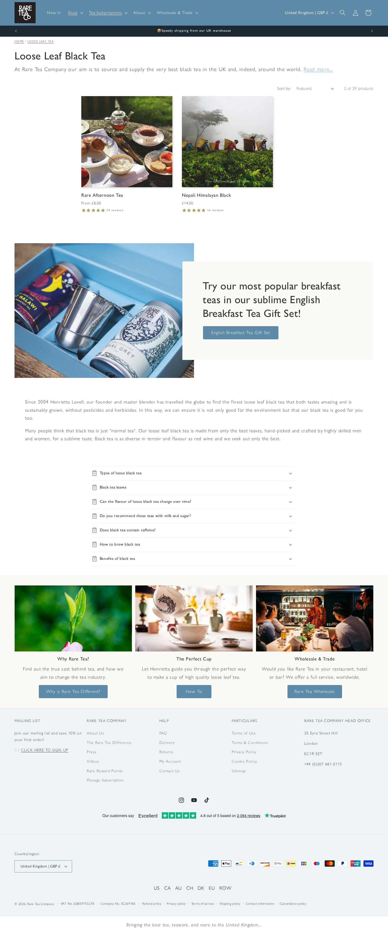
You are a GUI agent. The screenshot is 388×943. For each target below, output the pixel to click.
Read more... (318, 69)
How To (194, 691)
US (157, 888)
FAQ (163, 733)
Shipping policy (230, 904)
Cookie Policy (244, 761)
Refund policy (152, 904)
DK (201, 888)
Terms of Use (244, 733)
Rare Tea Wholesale (315, 691)
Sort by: (284, 88)
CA (167, 888)
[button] (75, 13)
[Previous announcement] (16, 31)
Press (91, 751)
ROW (225, 888)
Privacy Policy (244, 751)
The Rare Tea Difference (109, 742)
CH (189, 888)
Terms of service (202, 904)
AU (178, 888)
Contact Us (169, 770)
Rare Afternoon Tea (102, 195)
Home (19, 41)
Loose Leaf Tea (40, 41)
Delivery (167, 742)
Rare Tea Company (40, 904)
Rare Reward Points (104, 770)
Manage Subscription (105, 780)
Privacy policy (176, 904)
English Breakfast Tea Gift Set (240, 332)
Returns (166, 751)
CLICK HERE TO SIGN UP (44, 750)
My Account (170, 761)
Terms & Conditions (250, 742)
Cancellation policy (293, 904)
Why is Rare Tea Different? (73, 691)
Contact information (260, 904)
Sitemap (239, 770)
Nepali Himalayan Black (206, 195)
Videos (93, 761)
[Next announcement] (372, 31)
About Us (95, 733)
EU (212, 888)
